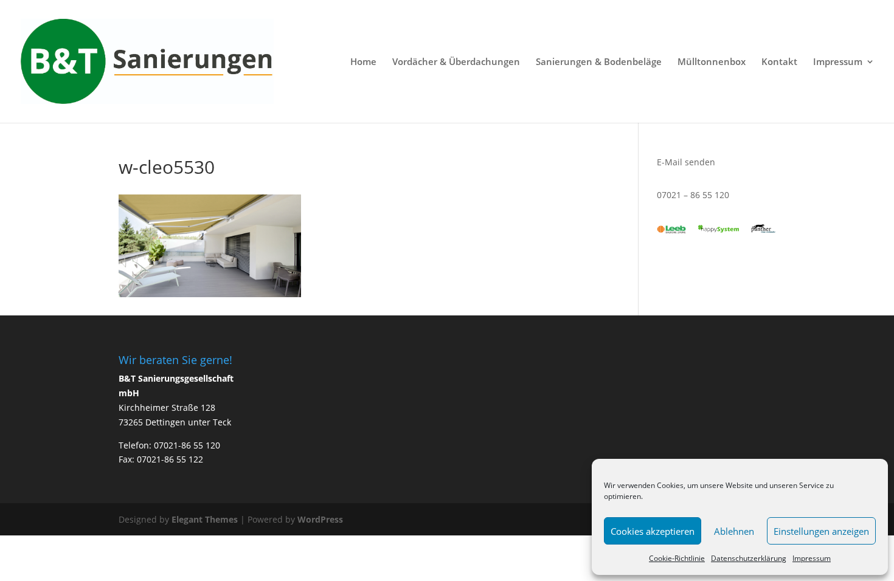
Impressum (811, 558)
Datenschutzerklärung (748, 558)
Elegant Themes (205, 519)
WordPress (320, 519)
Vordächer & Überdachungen (456, 62)
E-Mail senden (686, 162)
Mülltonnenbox (711, 62)
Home (363, 62)
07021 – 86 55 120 (693, 195)
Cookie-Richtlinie (677, 558)
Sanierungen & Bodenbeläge (599, 62)
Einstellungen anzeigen (821, 531)
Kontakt (779, 62)
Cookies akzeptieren (653, 531)
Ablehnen (734, 531)
